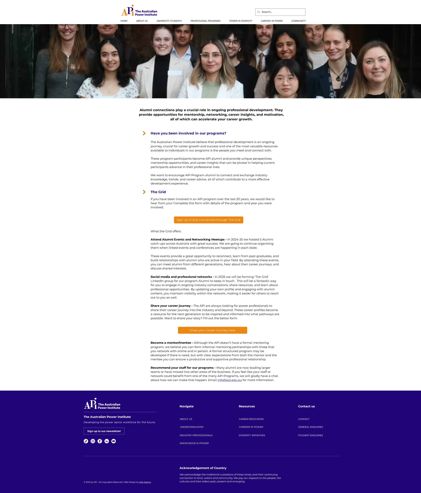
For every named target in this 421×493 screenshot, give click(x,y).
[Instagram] (93, 441)
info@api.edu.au (230, 380)
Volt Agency (145, 482)
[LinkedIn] (106, 441)
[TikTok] (86, 441)
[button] (142, 21)
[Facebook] (100, 441)
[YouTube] (113, 441)
